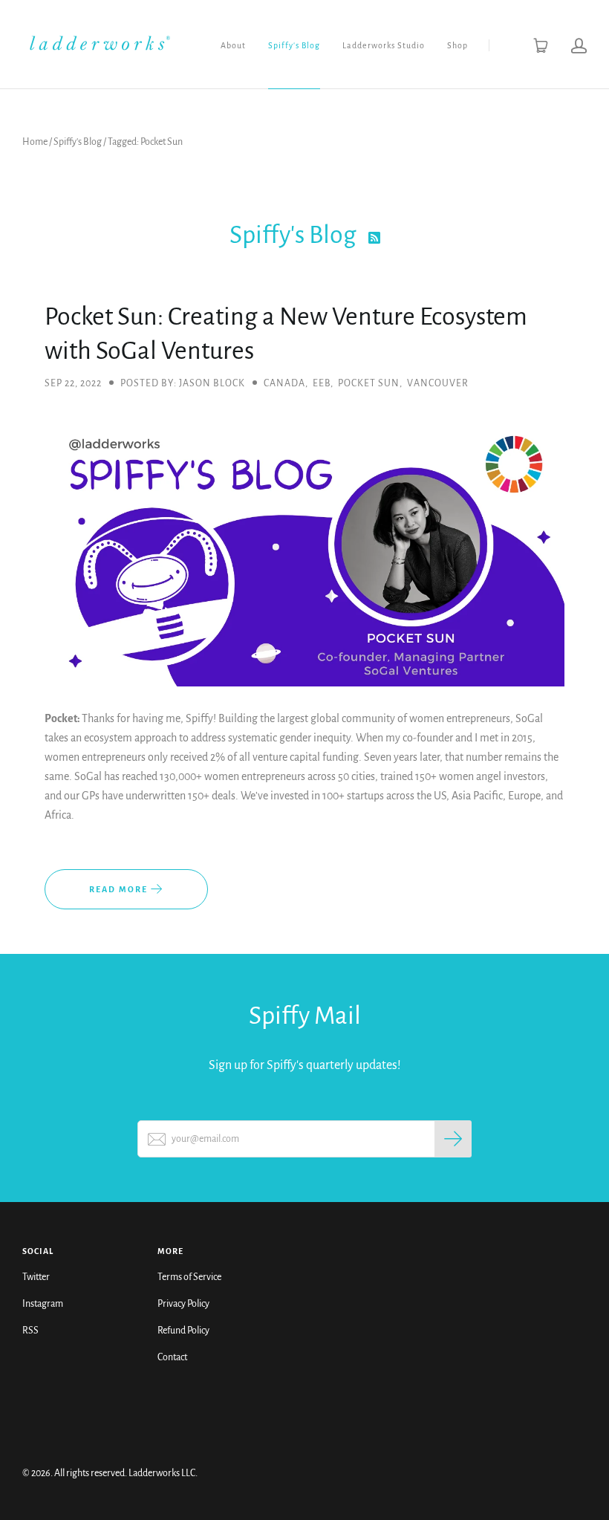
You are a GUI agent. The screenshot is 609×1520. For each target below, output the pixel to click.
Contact (172, 1357)
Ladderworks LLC (161, 1473)
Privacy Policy (183, 1304)
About (233, 45)
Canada (284, 383)
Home (35, 142)
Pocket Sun (369, 383)
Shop (457, 45)
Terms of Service (189, 1277)
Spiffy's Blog (294, 45)
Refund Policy (183, 1330)
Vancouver (438, 383)
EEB (321, 383)
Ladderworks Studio (383, 45)
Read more (120, 889)
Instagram (42, 1304)
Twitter (36, 1277)
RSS (30, 1330)
